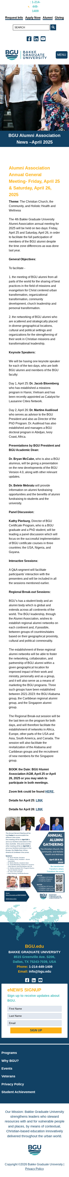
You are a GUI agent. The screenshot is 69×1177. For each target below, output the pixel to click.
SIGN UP (36, 1030)
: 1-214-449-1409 (35, 7)
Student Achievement (18, 1092)
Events (6, 1068)
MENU (61, 54)
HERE (49, 791)
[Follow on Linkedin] (37, 38)
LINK (39, 800)
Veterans (8, 1076)
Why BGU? (10, 1061)
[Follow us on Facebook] (30, 38)
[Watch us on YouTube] (44, 38)
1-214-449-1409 (40, 967)
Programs (9, 1053)
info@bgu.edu (40, 971)
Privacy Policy (12, 1084)
